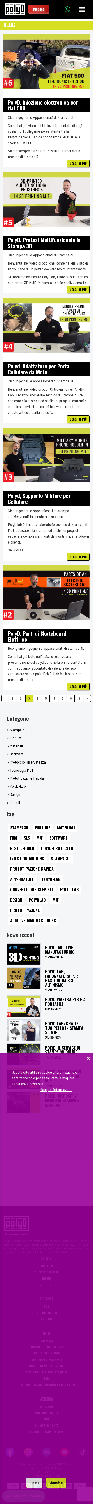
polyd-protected (57, 848)
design (16, 900)
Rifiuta (34, 1482)
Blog (9, 25)
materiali (66, 828)
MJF (40, 838)
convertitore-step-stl (31, 890)
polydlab (37, 900)
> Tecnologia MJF (20, 770)
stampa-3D (61, 859)
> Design (13, 794)
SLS (27, 838)
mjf (56, 900)
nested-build (22, 848)
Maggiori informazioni (56, 1089)
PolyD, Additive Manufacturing (59, 949)
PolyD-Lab (69, 890)
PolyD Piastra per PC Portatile (65, 1001)
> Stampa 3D (17, 729)
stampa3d (19, 828)
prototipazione (25, 910)
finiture (42, 828)
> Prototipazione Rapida (25, 777)
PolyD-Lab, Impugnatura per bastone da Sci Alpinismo (61, 978)
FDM (13, 838)
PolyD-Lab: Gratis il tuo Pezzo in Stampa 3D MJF (64, 1028)
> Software (15, 753)
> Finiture (14, 737)
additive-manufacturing (33, 920)
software (58, 838)
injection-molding (27, 859)
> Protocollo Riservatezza (26, 761)
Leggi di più (78, 163)
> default (13, 802)
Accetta (56, 1482)
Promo (39, 9)
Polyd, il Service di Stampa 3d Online (62, 1050)
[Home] (15, 9)
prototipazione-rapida (32, 869)
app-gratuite (22, 879)
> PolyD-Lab (16, 786)
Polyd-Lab (51, 879)
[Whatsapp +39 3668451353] (70, 9)
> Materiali (15, 745)
